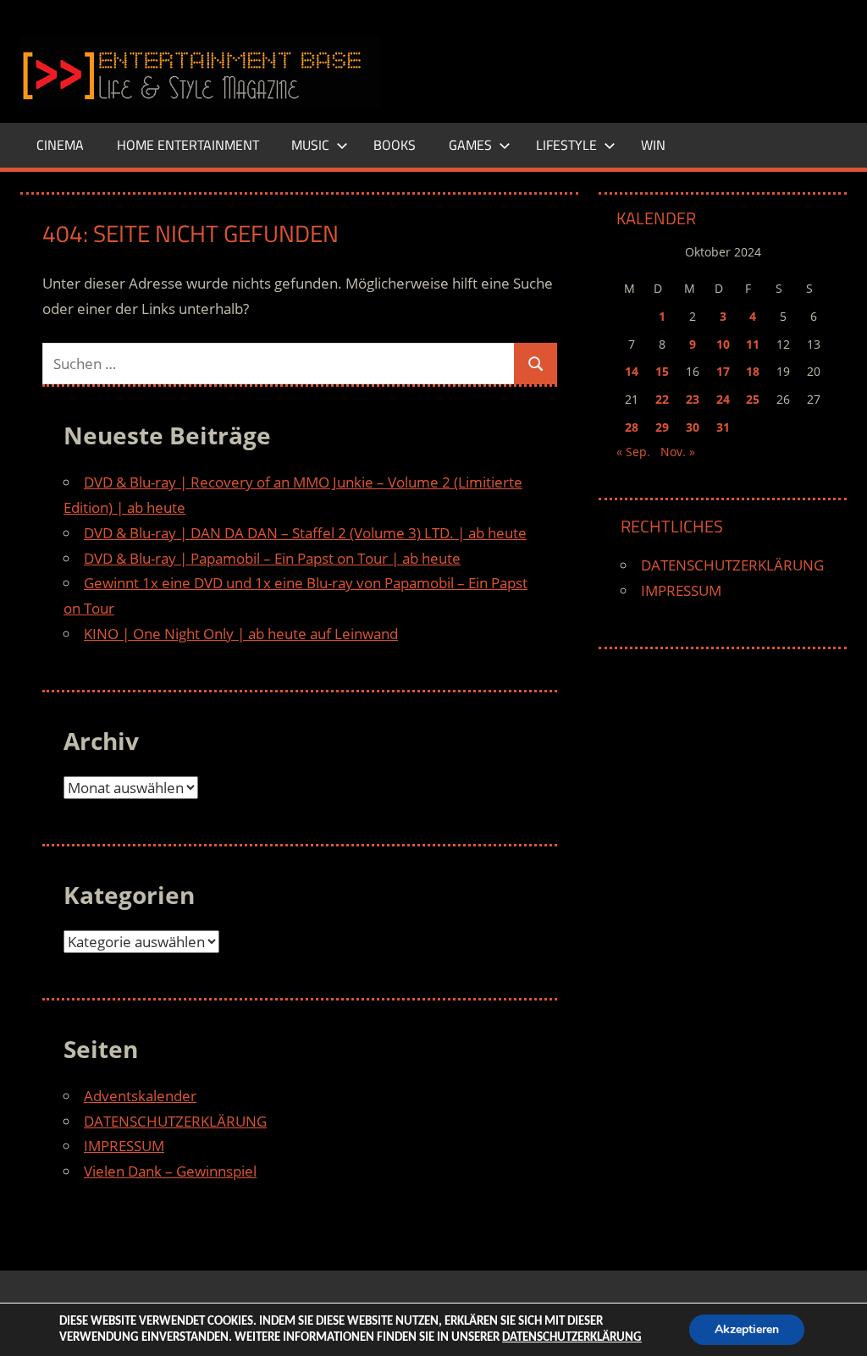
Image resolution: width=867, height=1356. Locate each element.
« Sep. (633, 452)
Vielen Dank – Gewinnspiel (170, 1171)
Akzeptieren (747, 1329)
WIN (653, 145)
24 (723, 399)
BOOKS (394, 145)
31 (723, 427)
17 (723, 371)
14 (631, 371)
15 (662, 371)
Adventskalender (140, 1095)
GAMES (470, 145)
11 (752, 344)
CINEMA (60, 145)
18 (752, 371)
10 (723, 344)
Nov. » (677, 452)
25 (752, 399)
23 (692, 399)
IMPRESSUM (124, 1145)
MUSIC (310, 145)
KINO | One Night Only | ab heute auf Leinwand (241, 633)
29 (662, 427)
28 (631, 427)
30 (692, 427)
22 (662, 399)
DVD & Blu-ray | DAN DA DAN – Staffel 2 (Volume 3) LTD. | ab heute (305, 533)
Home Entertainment (188, 145)
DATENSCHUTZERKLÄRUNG (175, 1121)
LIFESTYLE (566, 145)
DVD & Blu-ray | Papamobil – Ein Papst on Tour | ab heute (272, 558)
